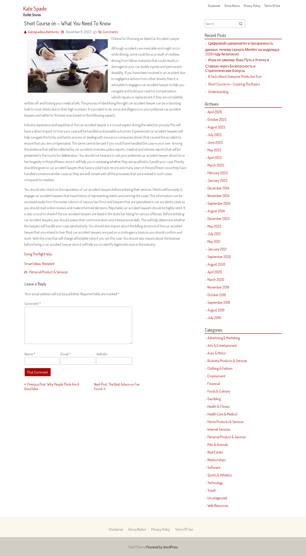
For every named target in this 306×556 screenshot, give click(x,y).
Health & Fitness (218, 406)
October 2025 (216, 119)
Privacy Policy (252, 6)
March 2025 (215, 165)
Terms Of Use (272, 6)
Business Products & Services (227, 360)
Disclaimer (214, 6)
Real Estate (215, 452)
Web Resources (217, 505)
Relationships (216, 460)
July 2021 (214, 234)
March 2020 (215, 279)
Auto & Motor (216, 353)
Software (213, 467)
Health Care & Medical (222, 414)
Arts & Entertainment (222, 345)
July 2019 (214, 317)
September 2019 (218, 302)
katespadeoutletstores (43, 32)
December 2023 (218, 218)
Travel (211, 490)
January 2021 (216, 249)
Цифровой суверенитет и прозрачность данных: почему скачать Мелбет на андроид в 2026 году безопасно (242, 48)
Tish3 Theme (137, 547)
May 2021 (213, 241)
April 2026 (214, 112)
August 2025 (216, 127)
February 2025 (217, 173)
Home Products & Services (225, 421)
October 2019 (216, 295)
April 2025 (214, 157)
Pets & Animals (217, 444)
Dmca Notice (232, 6)
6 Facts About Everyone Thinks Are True (234, 76)
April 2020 (214, 272)
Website (101, 354)
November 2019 (218, 287)
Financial (213, 383)
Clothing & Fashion (220, 368)
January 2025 (217, 180)
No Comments (108, 32)
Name (30, 354)
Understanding (218, 91)
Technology (215, 482)
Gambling (214, 399)
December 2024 (218, 188)
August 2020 (216, 264)
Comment (33, 303)
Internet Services (218, 429)
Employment (216, 376)
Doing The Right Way (38, 254)
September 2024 (218, 203)
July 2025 (214, 134)
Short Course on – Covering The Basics (234, 84)
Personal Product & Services (48, 272)
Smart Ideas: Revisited (39, 263)
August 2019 (215, 310)
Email (65, 354)
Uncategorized (217, 498)
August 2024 (216, 211)
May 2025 (214, 150)
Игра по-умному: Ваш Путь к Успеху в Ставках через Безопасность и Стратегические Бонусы (237, 65)
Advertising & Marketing (223, 338)
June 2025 (215, 142)
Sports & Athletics (219, 475)
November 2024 (218, 195)
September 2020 (219, 256)
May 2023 (214, 226)
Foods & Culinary (218, 391)
